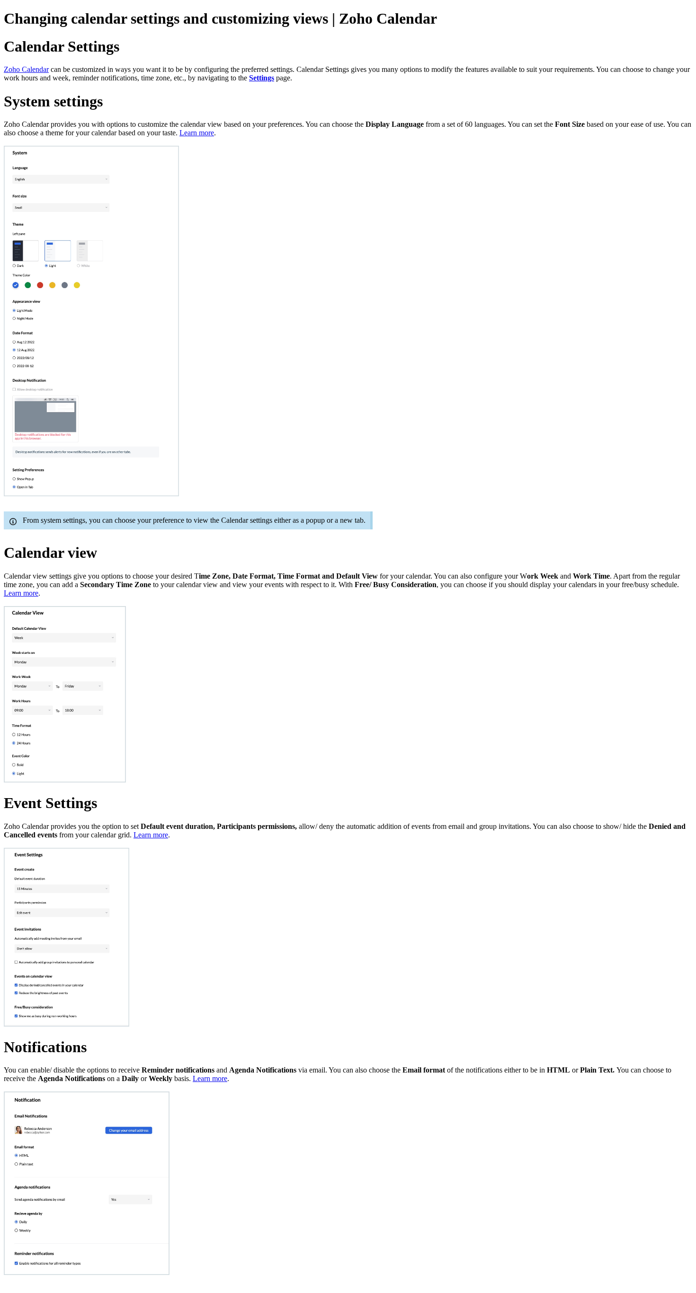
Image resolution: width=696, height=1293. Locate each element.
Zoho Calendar (26, 69)
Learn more (196, 133)
